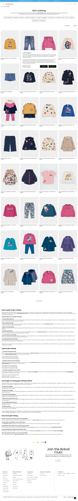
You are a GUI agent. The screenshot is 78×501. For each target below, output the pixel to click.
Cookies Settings (26, 66)
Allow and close (52, 66)
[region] (39, 59)
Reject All (44, 66)
